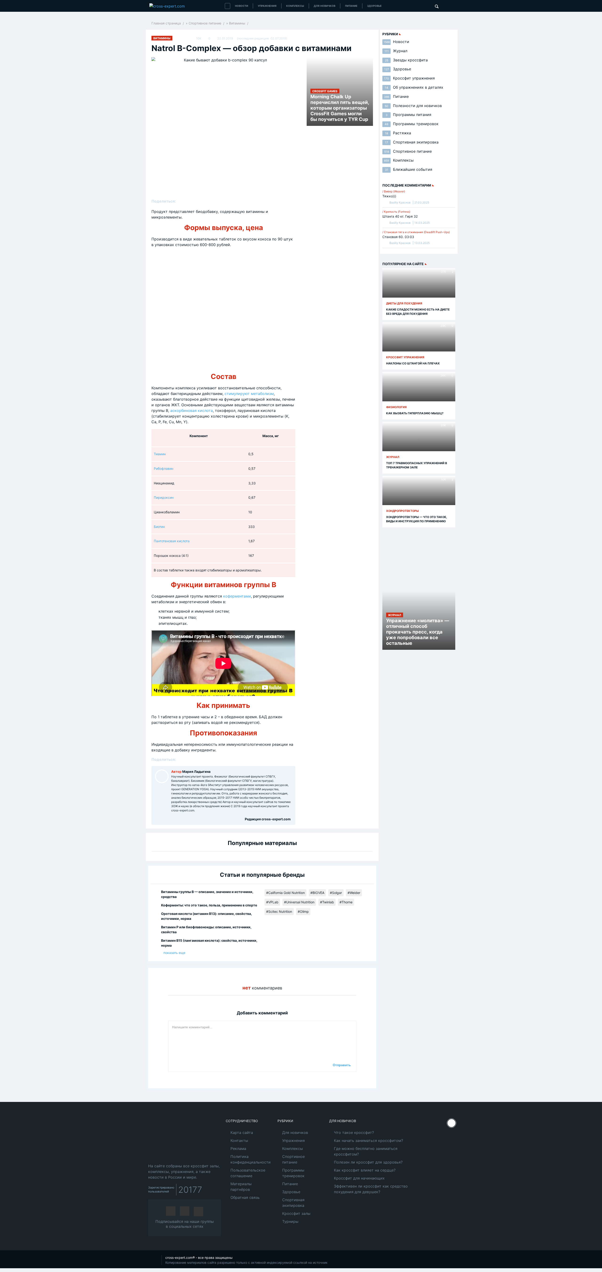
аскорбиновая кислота (191, 410)
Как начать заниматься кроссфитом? (368, 1140)
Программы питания (408, 114)
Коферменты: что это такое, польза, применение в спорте (209, 905)
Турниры (290, 1221)
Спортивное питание (205, 23)
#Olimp (303, 911)
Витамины (237, 23)
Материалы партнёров (241, 1186)
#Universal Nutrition (299, 902)
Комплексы (295, 6)
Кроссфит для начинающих (359, 1178)
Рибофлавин (163, 469)
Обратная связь (245, 1197)
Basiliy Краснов (400, 202)
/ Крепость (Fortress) (396, 211)
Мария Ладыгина (196, 772)
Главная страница (166, 23)
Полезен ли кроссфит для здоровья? (368, 1162)
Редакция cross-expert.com (268, 819)
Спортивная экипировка (412, 142)
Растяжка (398, 133)
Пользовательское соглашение (247, 1173)
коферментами (237, 596)
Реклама (238, 1148)
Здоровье (374, 6)
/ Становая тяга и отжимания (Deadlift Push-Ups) (416, 232)
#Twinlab (327, 902)
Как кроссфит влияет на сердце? (365, 1170)
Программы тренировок (412, 123)
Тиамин (160, 454)
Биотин (159, 527)
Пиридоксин (164, 497)
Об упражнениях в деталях (414, 87)
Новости (241, 6)
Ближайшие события (408, 169)
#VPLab (272, 902)
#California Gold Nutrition (285, 893)
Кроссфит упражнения (409, 78)
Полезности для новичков (413, 105)
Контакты (239, 1140)
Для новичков (324, 6)
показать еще (174, 953)
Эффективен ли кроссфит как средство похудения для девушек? (371, 1189)
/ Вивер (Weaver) (393, 191)
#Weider (354, 893)
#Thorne (346, 902)
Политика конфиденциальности (250, 1159)
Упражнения (267, 6)
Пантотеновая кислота (172, 541)
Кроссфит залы (296, 1213)
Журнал (395, 50)
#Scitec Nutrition (279, 911)
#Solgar (336, 893)
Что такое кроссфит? (354, 1132)
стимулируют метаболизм (249, 393)
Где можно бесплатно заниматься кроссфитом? (365, 1151)
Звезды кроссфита (406, 60)
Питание (351, 6)
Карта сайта (241, 1132)
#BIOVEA (317, 893)
